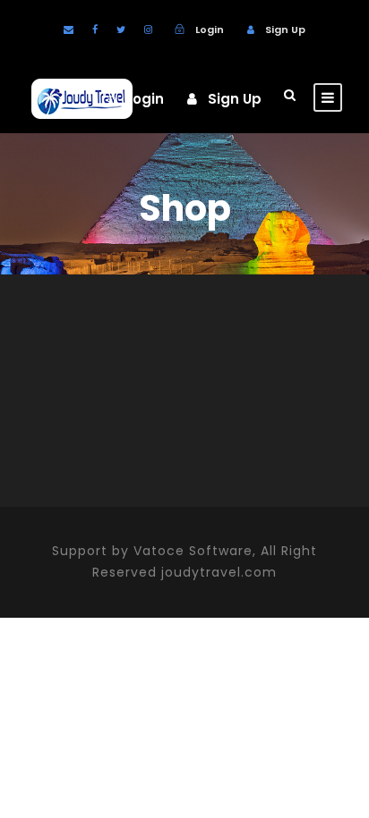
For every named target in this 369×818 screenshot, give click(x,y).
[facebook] (95, 29)
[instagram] (148, 29)
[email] (68, 29)
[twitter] (120, 29)
